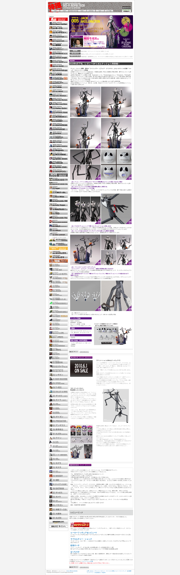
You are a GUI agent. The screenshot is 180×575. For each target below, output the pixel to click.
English (104, 572)
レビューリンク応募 (87, 561)
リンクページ (90, 572)
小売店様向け (97, 572)
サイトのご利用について (112, 571)
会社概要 (129, 571)
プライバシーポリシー (99, 571)
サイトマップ (122, 571)
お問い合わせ (90, 571)
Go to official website (72, 571)
